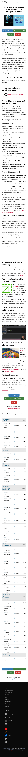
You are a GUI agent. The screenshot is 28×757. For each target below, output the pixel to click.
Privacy (7, 697)
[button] (24, 1)
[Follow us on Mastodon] (14, 738)
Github (21, 275)
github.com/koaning (10, 371)
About (7, 706)
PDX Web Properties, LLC (15, 748)
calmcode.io (5, 369)
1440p (16, 286)
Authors (8, 694)
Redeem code (9, 692)
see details (5, 390)
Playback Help (9, 704)
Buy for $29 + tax (7, 31)
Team (11, 34)
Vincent (22, 350)
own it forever (18, 28)
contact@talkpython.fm (14, 408)
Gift (19, 34)
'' (10, 2)
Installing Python (9, 696)
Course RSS (8, 701)
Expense (9, 690)
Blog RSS (8, 703)
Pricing (7, 688)
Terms (7, 699)
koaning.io (16, 369)
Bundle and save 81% (19, 31)
